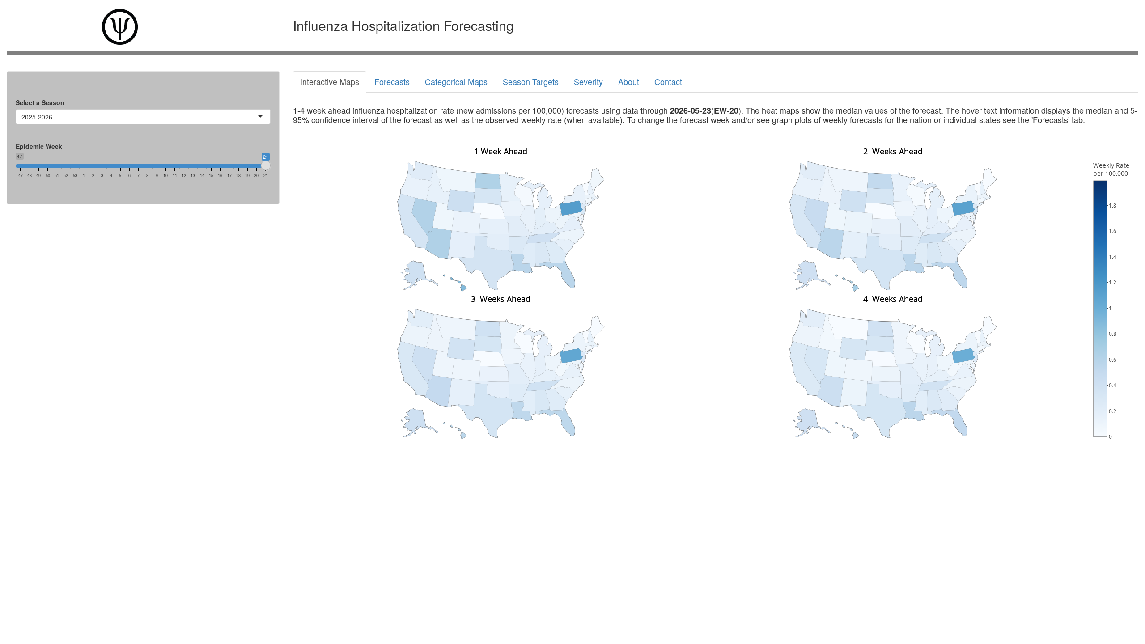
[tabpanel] (715, 281)
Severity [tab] (588, 81)
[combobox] (53, 116)
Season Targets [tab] (531, 81)
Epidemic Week (39, 146)
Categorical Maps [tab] (456, 81)
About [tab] (628, 81)
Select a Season (40, 102)
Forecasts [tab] (392, 81)
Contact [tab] (668, 81)
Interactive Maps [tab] (329, 81)
